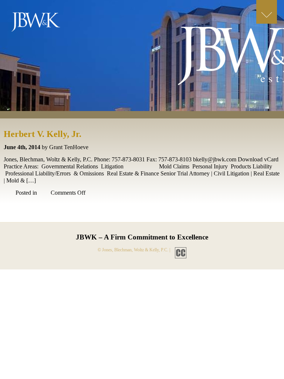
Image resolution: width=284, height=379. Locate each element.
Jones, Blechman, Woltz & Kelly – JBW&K (41, 24)
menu (266, 12)
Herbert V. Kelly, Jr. (42, 134)
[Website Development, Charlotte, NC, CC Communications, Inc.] (178, 249)
